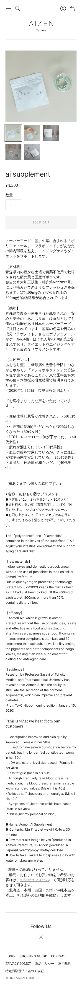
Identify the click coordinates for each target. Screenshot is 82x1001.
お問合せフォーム (34, 879)
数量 (9, 194)
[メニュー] (8, 8)
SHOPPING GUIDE (33, 956)
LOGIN (10, 956)
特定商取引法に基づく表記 (24, 971)
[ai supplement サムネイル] (13, 133)
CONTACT (58, 956)
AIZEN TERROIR (27, 978)
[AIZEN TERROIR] (41, 26)
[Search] (17, 8)
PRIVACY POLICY (18, 963)
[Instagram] (41, 937)
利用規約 (64, 963)
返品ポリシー (44, 963)
